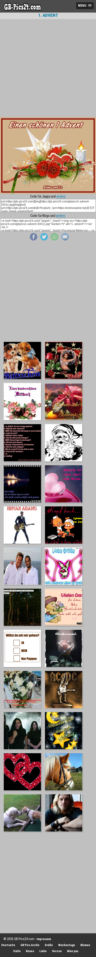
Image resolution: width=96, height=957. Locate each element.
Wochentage (66, 945)
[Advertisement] (48, 68)
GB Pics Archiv (30, 945)
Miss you (72, 951)
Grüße (49, 945)
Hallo (17, 951)
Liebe (43, 951)
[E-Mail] (65, 239)
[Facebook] (33, 239)
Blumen (85, 945)
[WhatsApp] (54, 239)
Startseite (8, 945)
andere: (61, 196)
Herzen (57, 951)
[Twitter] (44, 239)
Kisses (30, 951)
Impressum (44, 939)
